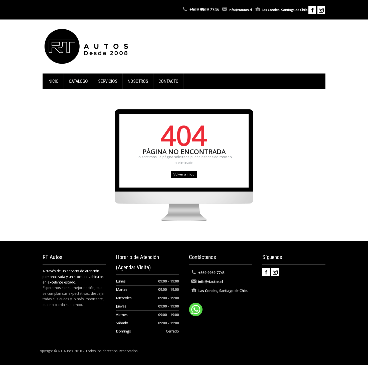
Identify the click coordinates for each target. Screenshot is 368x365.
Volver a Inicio (184, 174)
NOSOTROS (138, 81)
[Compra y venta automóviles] (86, 46)
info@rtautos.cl (240, 10)
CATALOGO (78, 81)
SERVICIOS (107, 81)
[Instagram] (275, 272)
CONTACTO (168, 81)
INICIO (53, 81)
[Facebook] (266, 272)
